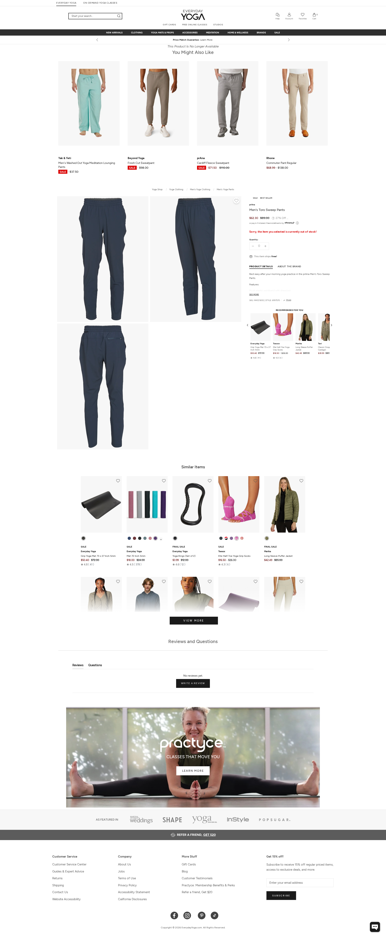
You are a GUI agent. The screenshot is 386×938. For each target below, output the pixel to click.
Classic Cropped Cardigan (325, 348)
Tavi (320, 344)
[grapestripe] (231, 538)
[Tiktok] (214, 915)
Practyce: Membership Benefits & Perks (208, 885)
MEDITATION (212, 32)
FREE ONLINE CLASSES (194, 24)
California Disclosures (132, 899)
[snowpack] (221, 538)
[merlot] (134, 538)
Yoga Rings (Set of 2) (183, 553)
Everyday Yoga (257, 344)
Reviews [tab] (77, 666)
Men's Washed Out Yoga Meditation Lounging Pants (86, 162)
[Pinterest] (201, 915)
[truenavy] (129, 538)
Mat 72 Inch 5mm (136, 553)
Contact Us (60, 892)
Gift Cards (189, 864)
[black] (83, 538)
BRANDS (261, 32)
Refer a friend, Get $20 (197, 892)
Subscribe (281, 895)
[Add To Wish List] (236, 201)
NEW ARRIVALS (114, 32)
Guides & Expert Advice (68, 871)
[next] (288, 40)
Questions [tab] (95, 666)
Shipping (58, 885)
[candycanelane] (226, 538)
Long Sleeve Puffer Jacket (304, 348)
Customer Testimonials (197, 878)
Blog (185, 871)
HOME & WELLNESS (238, 32)
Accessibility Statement (134, 892)
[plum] (155, 538)
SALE (277, 32)
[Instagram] (188, 915)
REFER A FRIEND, (196, 835)
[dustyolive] (266, 538)
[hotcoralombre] (241, 538)
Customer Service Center (69, 864)
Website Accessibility (66, 899)
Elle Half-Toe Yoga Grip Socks (281, 348)
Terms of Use (127, 878)
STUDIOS (218, 24)
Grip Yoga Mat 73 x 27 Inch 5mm (260, 348)
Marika (299, 344)
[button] (255, 358)
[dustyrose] (150, 538)
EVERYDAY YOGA (66, 3)
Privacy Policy (127, 885)
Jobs (121, 871)
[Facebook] (174, 915)
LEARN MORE (193, 771)
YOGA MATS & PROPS (162, 32)
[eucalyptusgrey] (145, 538)
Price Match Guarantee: (193, 39)
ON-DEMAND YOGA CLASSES (100, 3)
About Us (124, 864)
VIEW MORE (193, 620)
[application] (375, 927)
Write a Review (195, 685)
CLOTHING (137, 32)
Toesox (276, 344)
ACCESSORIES (190, 32)
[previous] (97, 40)
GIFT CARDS (169, 24)
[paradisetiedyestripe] (236, 538)
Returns (57, 878)
